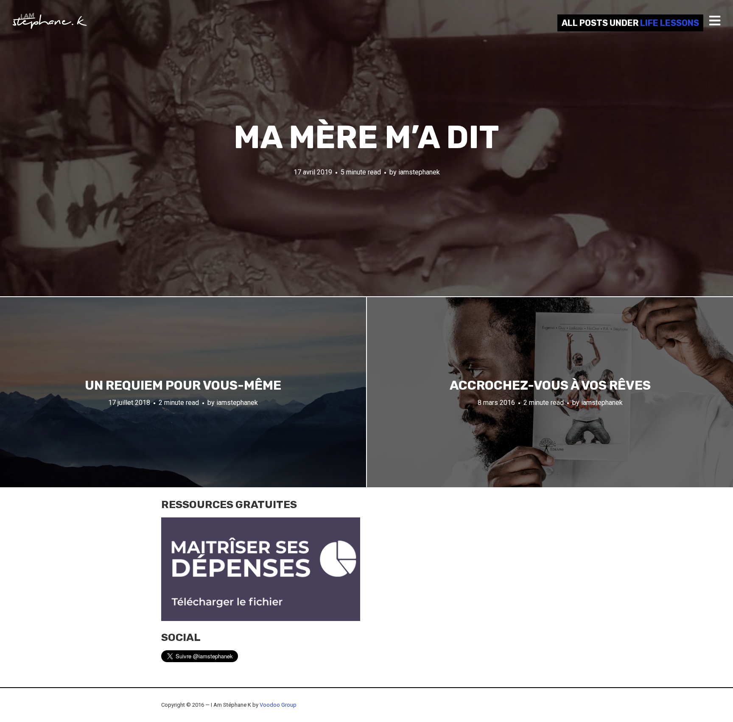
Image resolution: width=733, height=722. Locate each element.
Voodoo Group (278, 705)
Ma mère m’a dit (366, 137)
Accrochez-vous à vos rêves (550, 385)
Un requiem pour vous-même (183, 385)
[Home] (50, 21)
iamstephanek (419, 172)
